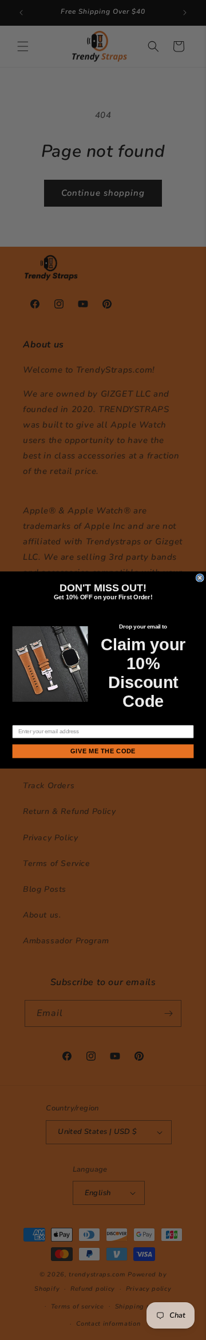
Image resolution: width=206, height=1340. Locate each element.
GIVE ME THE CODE (102, 751)
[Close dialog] (199, 577)
